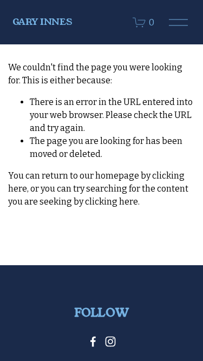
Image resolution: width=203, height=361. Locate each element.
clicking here (111, 201)
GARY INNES (42, 22)
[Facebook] (93, 341)
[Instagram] (110, 341)
